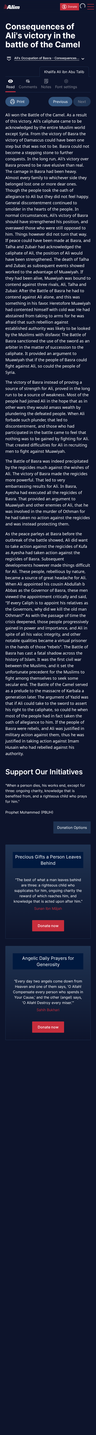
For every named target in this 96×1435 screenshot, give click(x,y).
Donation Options (72, 827)
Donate (72, 6)
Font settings (66, 87)
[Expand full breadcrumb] (9, 58)
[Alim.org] (13, 6)
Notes (46, 87)
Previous (60, 101)
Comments (28, 87)
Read (10, 87)
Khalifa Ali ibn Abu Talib (64, 72)
